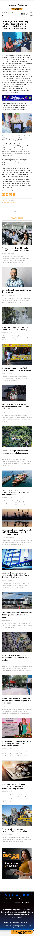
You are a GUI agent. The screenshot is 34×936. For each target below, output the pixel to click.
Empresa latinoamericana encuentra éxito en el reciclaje (14, 830)
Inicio (5, 899)
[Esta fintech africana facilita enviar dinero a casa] (17, 277)
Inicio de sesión (31, 14)
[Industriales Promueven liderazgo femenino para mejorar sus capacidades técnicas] (17, 727)
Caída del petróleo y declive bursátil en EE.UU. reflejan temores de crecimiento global (17, 532)
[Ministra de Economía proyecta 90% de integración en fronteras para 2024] (17, 600)
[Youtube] (17, 895)
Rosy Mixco (6, 200)
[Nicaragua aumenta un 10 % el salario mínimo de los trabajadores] (17, 354)
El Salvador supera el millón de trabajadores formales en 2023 (15, 328)
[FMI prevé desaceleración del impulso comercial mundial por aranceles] (14, 393)
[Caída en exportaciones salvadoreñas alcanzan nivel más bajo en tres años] (17, 478)
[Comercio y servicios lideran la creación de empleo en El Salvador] (17, 233)
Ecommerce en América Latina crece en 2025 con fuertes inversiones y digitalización (14, 786)
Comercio (13, 899)
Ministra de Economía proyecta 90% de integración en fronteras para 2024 (17, 614)
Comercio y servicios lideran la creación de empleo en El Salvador (16, 249)
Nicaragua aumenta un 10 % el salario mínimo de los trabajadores (16, 369)
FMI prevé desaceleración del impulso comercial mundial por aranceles (15, 406)
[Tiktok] (21, 895)
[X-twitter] (6, 895)
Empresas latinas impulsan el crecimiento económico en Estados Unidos (16, 657)
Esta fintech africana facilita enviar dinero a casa (16, 291)
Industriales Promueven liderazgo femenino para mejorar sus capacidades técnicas (16, 743)
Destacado (6, 202)
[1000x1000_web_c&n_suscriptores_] (17, 863)
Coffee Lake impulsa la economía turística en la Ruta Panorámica (15, 451)
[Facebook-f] (10, 895)
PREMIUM (25, 14)
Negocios (7, 903)
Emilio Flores (11, 253)
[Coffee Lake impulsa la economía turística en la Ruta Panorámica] (17, 436)
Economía (16, 903)
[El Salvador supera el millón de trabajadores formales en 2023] (17, 315)
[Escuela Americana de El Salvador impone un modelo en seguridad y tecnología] (17, 685)
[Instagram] (13, 895)
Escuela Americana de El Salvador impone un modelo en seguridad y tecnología (16, 700)
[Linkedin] (24, 895)
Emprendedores (12, 202)
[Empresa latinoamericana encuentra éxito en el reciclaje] (17, 815)
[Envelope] (28, 895)
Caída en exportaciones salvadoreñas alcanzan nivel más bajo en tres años (15, 492)
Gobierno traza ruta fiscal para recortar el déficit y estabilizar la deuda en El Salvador (15, 575)
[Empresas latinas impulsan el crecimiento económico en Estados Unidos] (17, 642)
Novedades (26, 903)
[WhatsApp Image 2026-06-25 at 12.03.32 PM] (17, 98)
